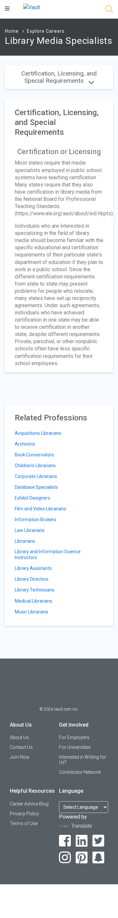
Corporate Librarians (36, 476)
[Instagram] (65, 858)
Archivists (25, 444)
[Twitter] (98, 841)
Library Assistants (33, 568)
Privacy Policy (24, 813)
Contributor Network (80, 772)
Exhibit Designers (32, 498)
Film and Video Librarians (40, 508)
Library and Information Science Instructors (48, 554)
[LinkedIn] (82, 841)
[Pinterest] (82, 858)
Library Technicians (34, 589)
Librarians (25, 541)
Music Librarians (31, 611)
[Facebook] (65, 841)
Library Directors (32, 579)
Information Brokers (35, 519)
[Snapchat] (98, 858)
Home (12, 31)
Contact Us (21, 747)
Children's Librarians (35, 465)
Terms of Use (24, 823)
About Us (19, 737)
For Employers (74, 737)
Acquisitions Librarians (38, 433)
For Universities (75, 747)
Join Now (20, 757)
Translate (81, 826)
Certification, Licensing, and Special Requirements (59, 77)
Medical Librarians (33, 601)
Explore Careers (46, 31)
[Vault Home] (31, 7)
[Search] (109, 10)
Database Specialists (36, 487)
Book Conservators (34, 454)
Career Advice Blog (29, 803)
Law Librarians (30, 530)
